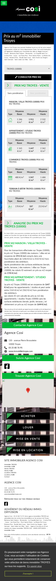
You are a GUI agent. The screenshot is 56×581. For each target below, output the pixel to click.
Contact (7, 477)
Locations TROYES (10, 472)
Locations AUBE (9, 475)
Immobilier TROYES (10, 464)
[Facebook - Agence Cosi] (6, 366)
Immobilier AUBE (9, 466)
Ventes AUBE (8, 470)
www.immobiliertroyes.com (21, 351)
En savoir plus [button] (34, 566)
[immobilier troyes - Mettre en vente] (28, 438)
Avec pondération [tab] (38, 93)
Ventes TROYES (9, 468)
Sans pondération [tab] (15, 93)
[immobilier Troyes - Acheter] (28, 416)
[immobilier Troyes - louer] (28, 427)
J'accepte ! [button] (28, 573)
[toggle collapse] (4, 3)
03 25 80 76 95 (15, 348)
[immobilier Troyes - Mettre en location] (28, 450)
